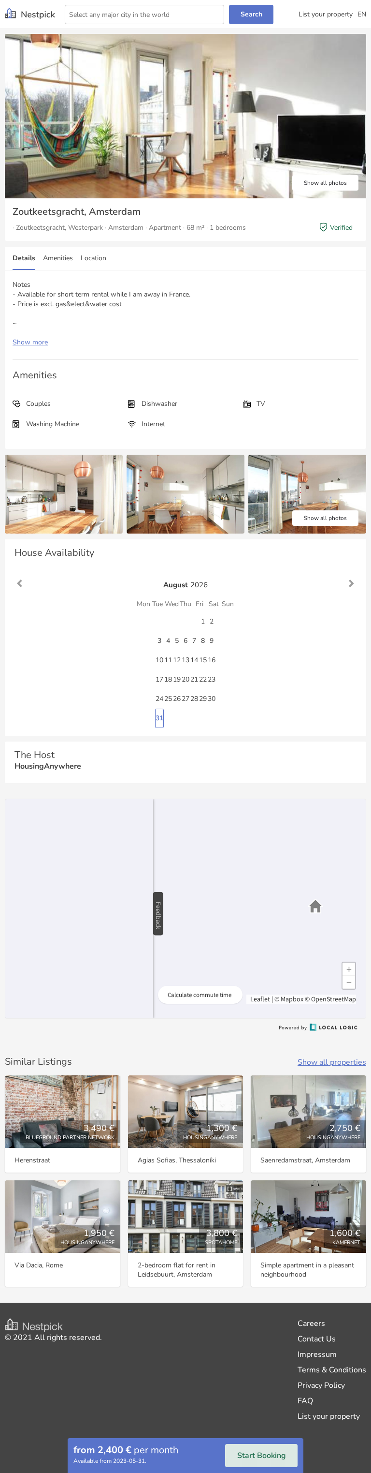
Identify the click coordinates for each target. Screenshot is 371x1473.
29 (203, 698)
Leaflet (259, 999)
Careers (311, 1323)
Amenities (58, 258)
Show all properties (332, 1062)
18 (168, 679)
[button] (315, 906)
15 (203, 660)
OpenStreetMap (333, 999)
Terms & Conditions (332, 1370)
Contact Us (317, 1339)
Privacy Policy (321, 1385)
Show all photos (325, 183)
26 (177, 698)
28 (194, 698)
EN (361, 14)
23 (211, 679)
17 (159, 679)
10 (159, 660)
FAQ (305, 1401)
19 (177, 679)
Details (24, 258)
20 (185, 679)
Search (251, 14)
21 (194, 679)
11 (168, 660)
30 (211, 698)
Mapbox (292, 999)
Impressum (317, 1354)
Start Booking (261, 1455)
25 (168, 698)
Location (93, 258)
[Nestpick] (30, 14)
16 (211, 660)
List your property (326, 14)
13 (185, 660)
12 (177, 660)
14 (194, 660)
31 (159, 718)
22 (203, 679)
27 (185, 698)
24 (159, 698)
